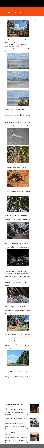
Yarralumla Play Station (9, 307)
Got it (39, 445)
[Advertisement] (16, 393)
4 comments (8, 428)
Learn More (35, 445)
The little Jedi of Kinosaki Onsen (14, 404)
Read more (26, 414)
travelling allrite (9, 1)
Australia (35, 24)
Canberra (35, 25)
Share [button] (35, 20)
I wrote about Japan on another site (22, 44)
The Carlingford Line (10, 432)
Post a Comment (7, 386)
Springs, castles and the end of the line (15, 418)
